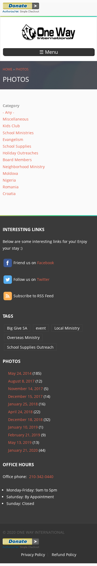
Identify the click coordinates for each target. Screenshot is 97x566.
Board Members (17, 159)
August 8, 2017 (21, 381)
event (41, 328)
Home (7, 69)
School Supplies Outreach (30, 347)
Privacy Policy (33, 555)
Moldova (10, 173)
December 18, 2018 (25, 419)
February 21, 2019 (24, 434)
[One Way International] (48, 37)
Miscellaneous (16, 119)
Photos (22, 69)
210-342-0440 (41, 476)
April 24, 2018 (20, 411)
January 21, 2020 (23, 450)
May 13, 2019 (20, 442)
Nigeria (9, 180)
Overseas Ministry (23, 337)
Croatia (9, 193)
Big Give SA (17, 328)
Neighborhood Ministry (24, 166)
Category (11, 105)
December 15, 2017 (25, 396)
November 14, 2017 (25, 388)
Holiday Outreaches (20, 152)
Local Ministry (66, 328)
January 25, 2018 (23, 403)
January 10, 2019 (23, 427)
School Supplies (17, 146)
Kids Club (11, 125)
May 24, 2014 (20, 373)
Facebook (45, 262)
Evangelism (13, 139)
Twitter (43, 279)
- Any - (8, 112)
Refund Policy (64, 555)
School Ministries (18, 132)
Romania (11, 186)
